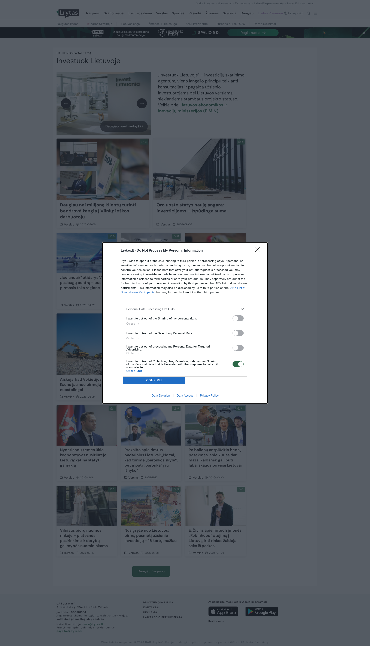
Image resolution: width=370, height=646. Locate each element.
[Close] (259, 251)
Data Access (185, 395)
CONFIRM (154, 380)
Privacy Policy (209, 395)
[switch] (238, 318)
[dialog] (185, 323)
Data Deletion (161, 395)
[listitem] (185, 309)
